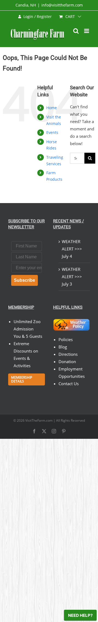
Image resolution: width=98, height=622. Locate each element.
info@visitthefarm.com (62, 5)
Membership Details (21, 379)
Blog (63, 347)
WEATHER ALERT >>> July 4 (72, 249)
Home (51, 107)
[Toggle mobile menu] (87, 31)
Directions (68, 354)
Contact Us (69, 383)
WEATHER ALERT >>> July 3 (72, 276)
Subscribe (24, 280)
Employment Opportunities (72, 372)
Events (52, 132)
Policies (66, 339)
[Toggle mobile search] (76, 31)
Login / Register (37, 16)
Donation (67, 361)
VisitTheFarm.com (39, 420)
